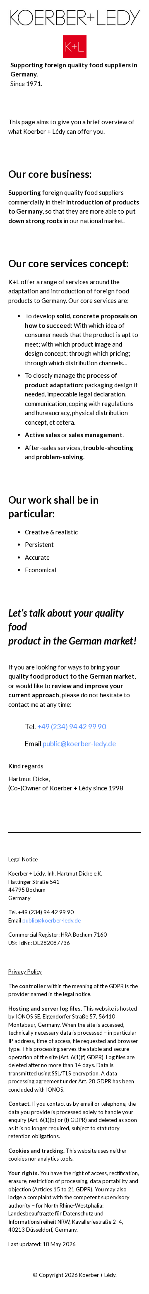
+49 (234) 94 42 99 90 (71, 726)
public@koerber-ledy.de (79, 743)
